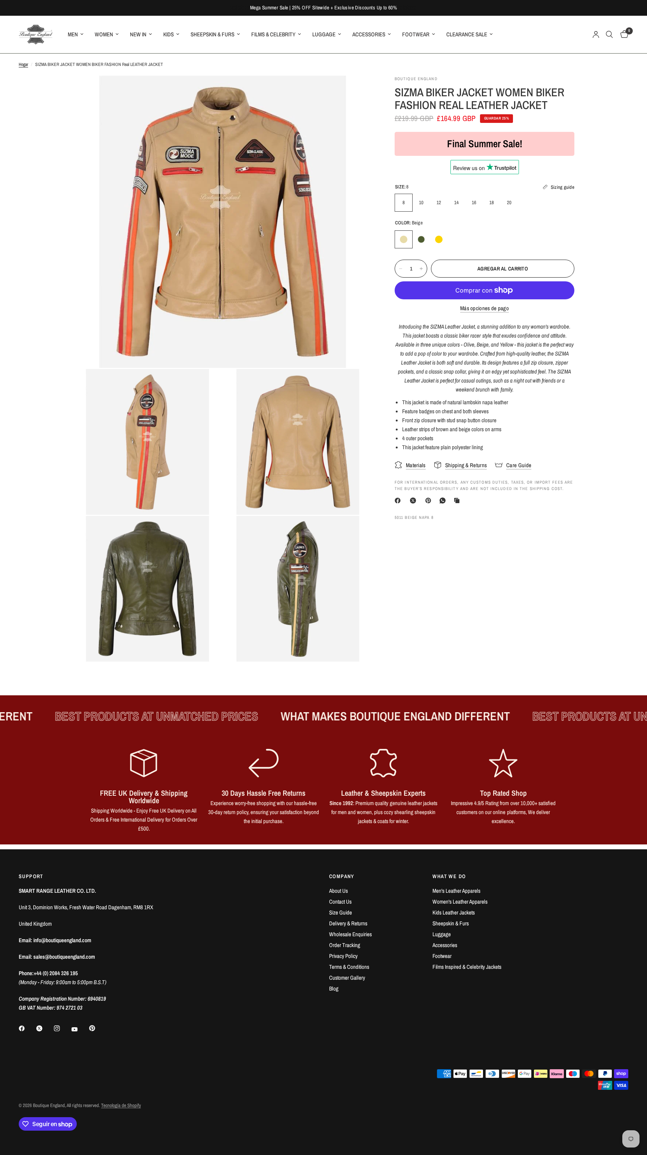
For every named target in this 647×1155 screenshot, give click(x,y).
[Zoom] (356, 91)
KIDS (168, 34)
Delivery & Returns (348, 923)
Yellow (439, 239)
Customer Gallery (347, 978)
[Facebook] (399, 500)
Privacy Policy (343, 956)
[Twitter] (44, 1028)
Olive (421, 239)
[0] (622, 34)
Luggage (441, 934)
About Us (338, 891)
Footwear (442, 956)
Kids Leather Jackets (453, 912)
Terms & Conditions (349, 967)
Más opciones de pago (484, 308)
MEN (73, 34)
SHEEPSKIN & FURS (212, 34)
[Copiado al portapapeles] (458, 500)
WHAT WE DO (449, 876)
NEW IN (138, 34)
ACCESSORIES (368, 34)
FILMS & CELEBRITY (273, 34)
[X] (414, 500)
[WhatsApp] (444, 500)
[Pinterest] (429, 500)
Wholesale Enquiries (350, 934)
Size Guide (340, 912)
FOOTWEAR (415, 34)
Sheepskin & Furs (450, 923)
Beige (404, 239)
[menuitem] (75, 34)
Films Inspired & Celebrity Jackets (466, 967)
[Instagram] (62, 1028)
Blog (333, 988)
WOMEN (104, 34)
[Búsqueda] (609, 34)
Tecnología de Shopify (121, 1105)
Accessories (444, 945)
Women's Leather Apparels (459, 901)
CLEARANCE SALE (466, 34)
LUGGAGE (323, 34)
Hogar (23, 64)
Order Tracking (344, 945)
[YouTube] (80, 1029)
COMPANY (342, 876)
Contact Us (340, 901)
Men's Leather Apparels (456, 891)
